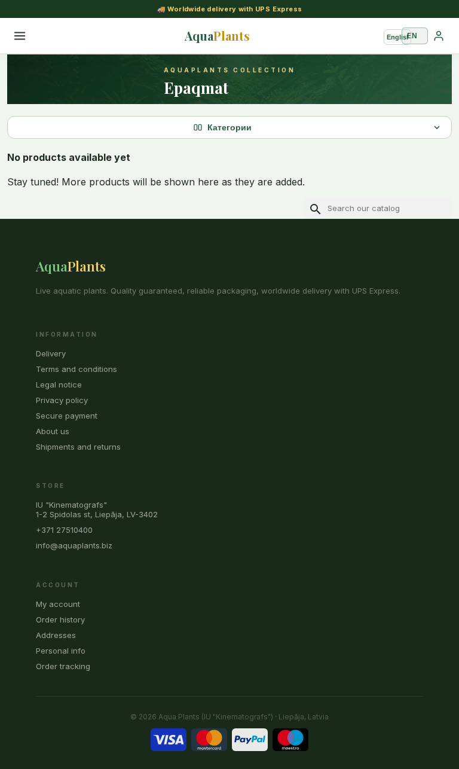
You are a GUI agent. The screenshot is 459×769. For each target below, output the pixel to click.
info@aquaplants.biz (74, 545)
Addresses (56, 635)
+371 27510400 (64, 530)
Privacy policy (62, 400)
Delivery (51, 353)
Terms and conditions (76, 369)
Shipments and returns (78, 446)
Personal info (60, 650)
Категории (229, 127)
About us (52, 431)
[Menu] (20, 36)
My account (58, 604)
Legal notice (59, 384)
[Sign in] (438, 35)
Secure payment (66, 415)
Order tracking (63, 666)
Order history (60, 619)
